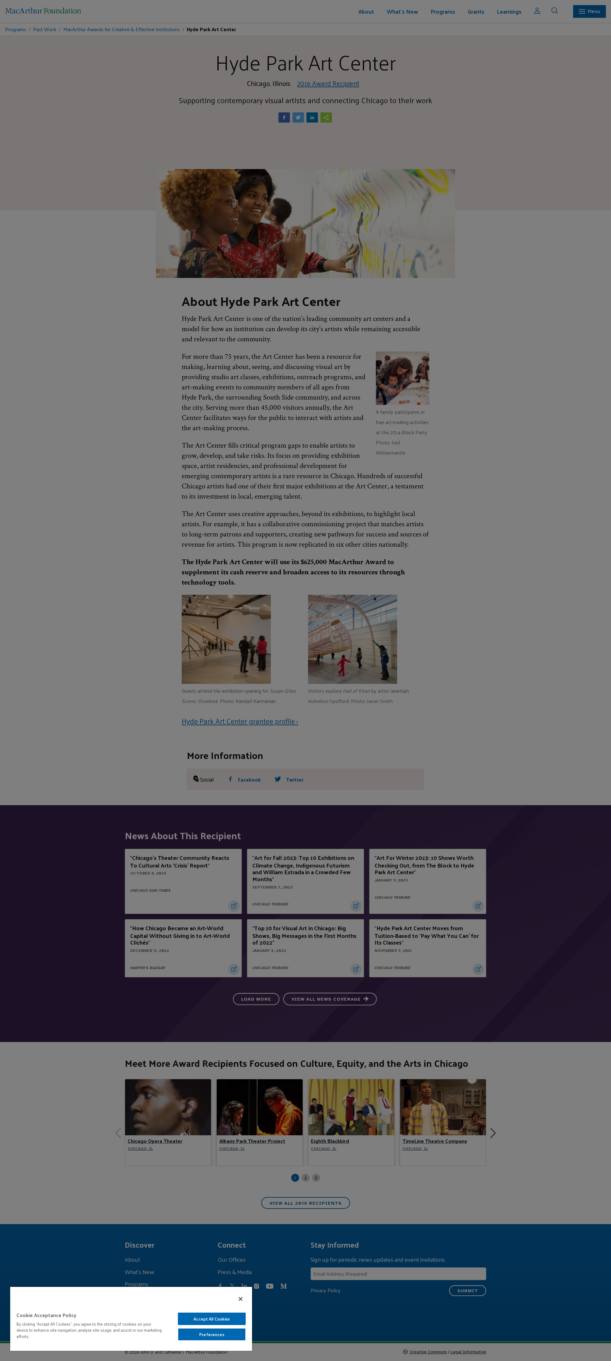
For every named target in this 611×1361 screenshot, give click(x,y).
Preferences (211, 1334)
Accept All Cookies (211, 1318)
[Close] (241, 1299)
